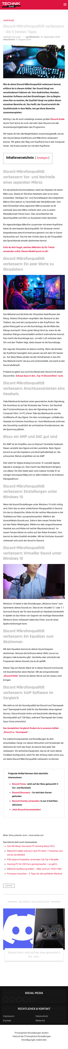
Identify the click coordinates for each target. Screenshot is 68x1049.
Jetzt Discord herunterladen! (26, 809)
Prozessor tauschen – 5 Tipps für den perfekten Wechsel (34, 873)
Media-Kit (40, 1020)
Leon (18, 37)
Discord (8, 886)
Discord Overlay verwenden (25, 801)
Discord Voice (19, 784)
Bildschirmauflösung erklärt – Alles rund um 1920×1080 (34, 869)
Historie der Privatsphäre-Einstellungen (32, 1036)
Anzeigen (42, 157)
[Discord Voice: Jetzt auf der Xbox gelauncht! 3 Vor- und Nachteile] (34, 929)
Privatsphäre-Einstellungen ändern (32, 1033)
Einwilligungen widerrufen (34, 1040)
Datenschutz (42, 1016)
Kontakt (7, 1020)
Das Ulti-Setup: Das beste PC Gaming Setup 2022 (31, 846)
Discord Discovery (21, 792)
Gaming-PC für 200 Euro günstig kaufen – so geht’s (32, 864)
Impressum (8, 1016)
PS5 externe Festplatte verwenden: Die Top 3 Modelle (32, 859)
